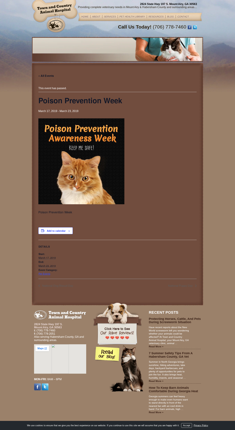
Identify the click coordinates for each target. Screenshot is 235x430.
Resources (156, 16)
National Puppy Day (180, 286)
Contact (183, 16)
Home (85, 16)
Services (110, 16)
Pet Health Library (132, 16)
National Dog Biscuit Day (57, 286)
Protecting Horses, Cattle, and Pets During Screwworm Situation (175, 320)
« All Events (46, 76)
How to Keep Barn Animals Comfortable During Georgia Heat (173, 389)
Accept (186, 425)
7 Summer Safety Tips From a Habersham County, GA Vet (171, 354)
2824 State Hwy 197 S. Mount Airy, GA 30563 (168, 4)
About (96, 16)
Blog (170, 16)
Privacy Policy (201, 425)
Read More (156, 346)
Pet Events (44, 273)
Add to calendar (56, 230)
